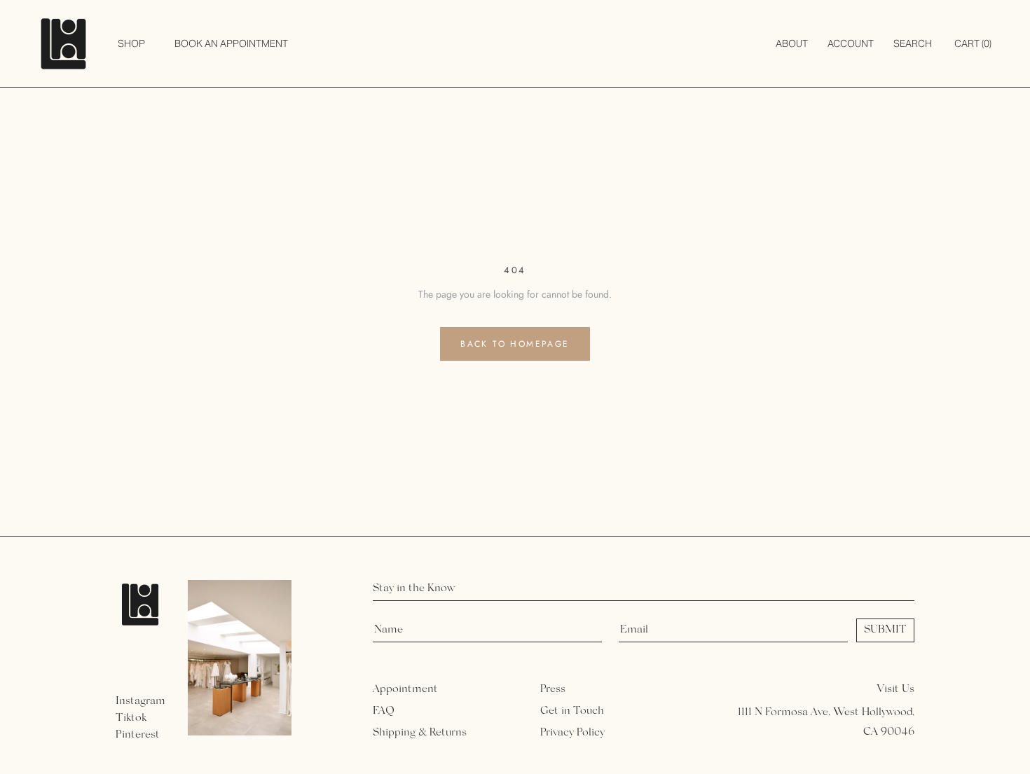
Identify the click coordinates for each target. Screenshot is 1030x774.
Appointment (405, 689)
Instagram (140, 701)
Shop (131, 43)
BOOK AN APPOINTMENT (231, 43)
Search (912, 43)
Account (851, 43)
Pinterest (138, 734)
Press (552, 689)
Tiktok (131, 718)
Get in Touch (572, 711)
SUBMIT (885, 629)
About (792, 43)
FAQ (383, 711)
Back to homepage (514, 344)
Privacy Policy (572, 732)
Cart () (972, 43)
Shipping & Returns (420, 732)
